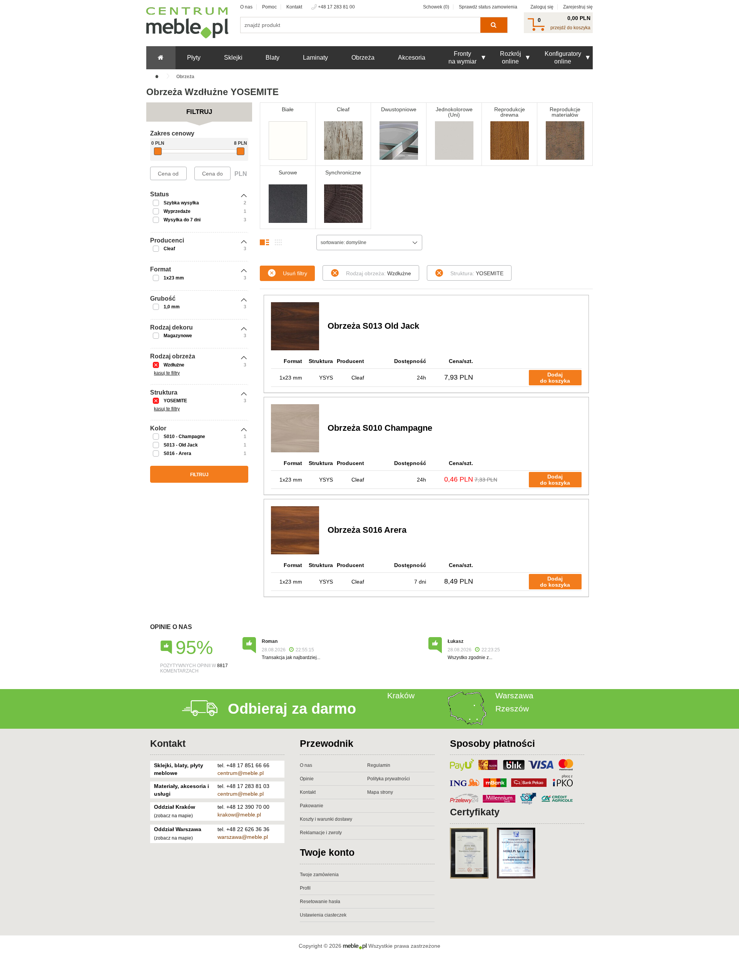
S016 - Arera (177, 453)
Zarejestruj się (578, 7)
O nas (246, 7)
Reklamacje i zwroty (321, 832)
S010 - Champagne (184, 436)
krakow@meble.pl (239, 814)
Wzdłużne (174, 365)
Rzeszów (512, 708)
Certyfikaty (475, 811)
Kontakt (294, 7)
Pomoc (269, 7)
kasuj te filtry (167, 373)
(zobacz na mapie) (173, 815)
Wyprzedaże (177, 211)
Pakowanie (311, 805)
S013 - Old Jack (181, 445)
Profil (305, 888)
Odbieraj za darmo (292, 709)
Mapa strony (380, 792)
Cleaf (169, 248)
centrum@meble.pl (240, 773)
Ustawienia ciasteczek (323, 915)
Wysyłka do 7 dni (182, 220)
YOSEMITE (175, 400)
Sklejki (233, 57)
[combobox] (369, 242)
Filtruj (199, 474)
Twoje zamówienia (319, 874)
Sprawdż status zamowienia (488, 7)
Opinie (307, 778)
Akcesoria (411, 57)
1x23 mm (174, 278)
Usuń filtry (295, 273)
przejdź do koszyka (570, 27)
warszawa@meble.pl (242, 837)
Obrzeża (363, 57)
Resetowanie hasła (320, 901)
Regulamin (378, 765)
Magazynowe (178, 335)
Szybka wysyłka (181, 203)
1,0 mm (172, 307)
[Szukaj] (493, 25)
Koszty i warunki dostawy (326, 819)
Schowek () (436, 7)
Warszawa (514, 695)
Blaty (272, 57)
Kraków (401, 695)
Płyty (194, 57)
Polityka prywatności (388, 778)
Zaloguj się (541, 7)
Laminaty (315, 57)
